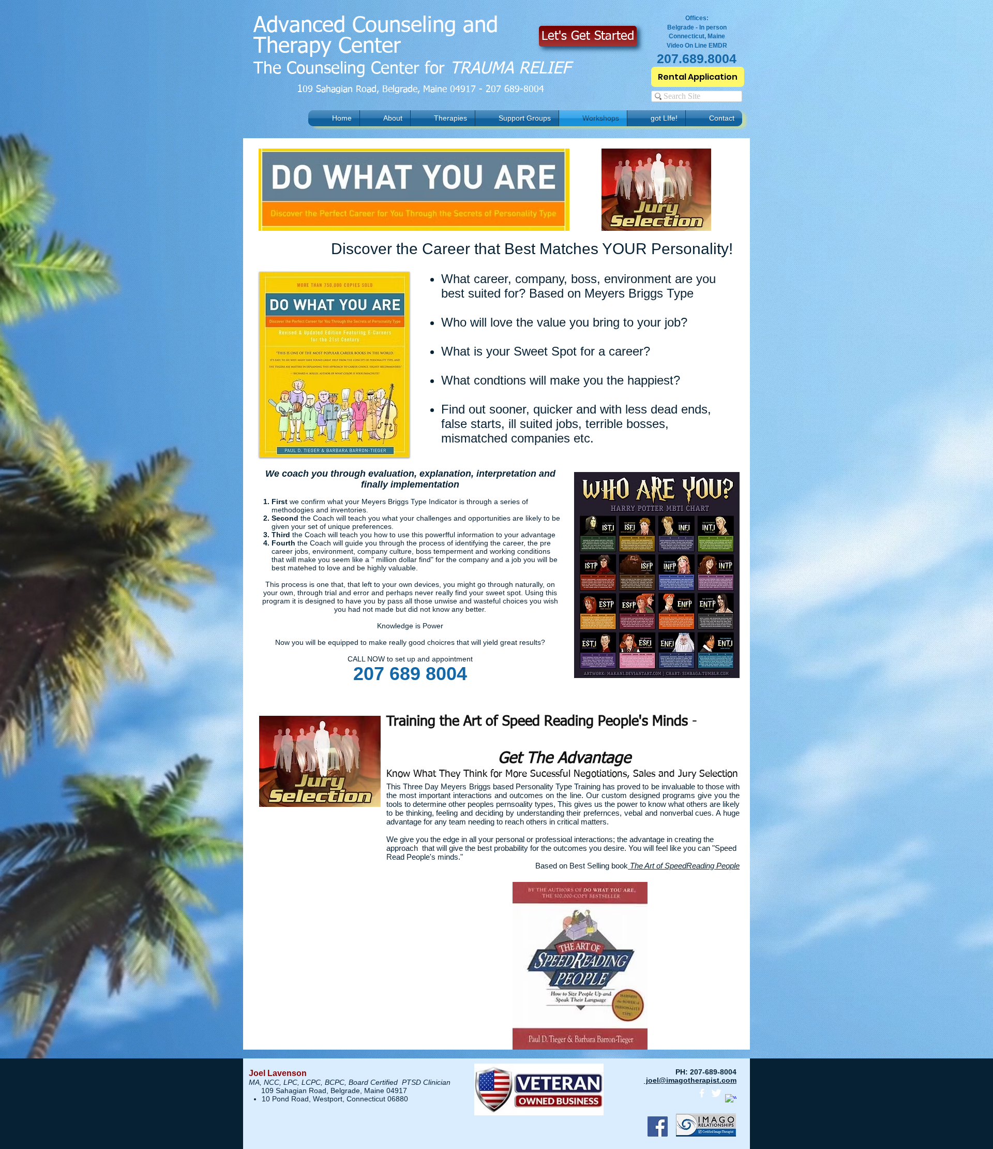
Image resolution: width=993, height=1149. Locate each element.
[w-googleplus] (730, 1100)
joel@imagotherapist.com (690, 1080)
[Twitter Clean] (716, 1093)
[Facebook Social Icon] (658, 1126)
